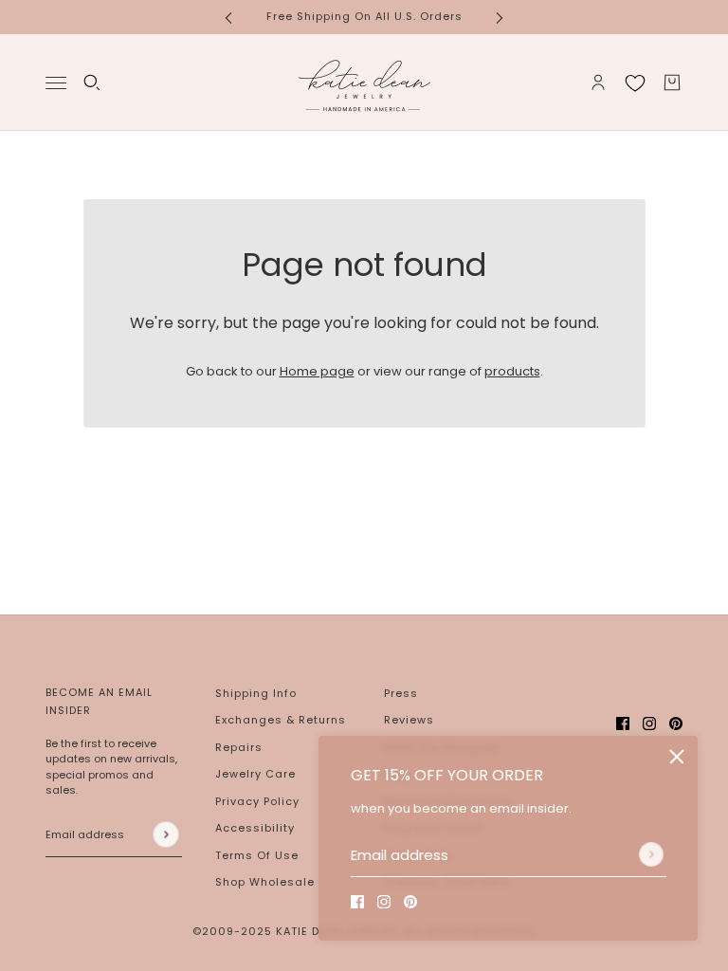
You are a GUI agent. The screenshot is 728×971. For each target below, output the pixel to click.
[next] (499, 16)
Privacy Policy (257, 801)
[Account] (598, 82)
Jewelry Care (255, 773)
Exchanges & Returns (280, 719)
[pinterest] (410, 902)
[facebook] (357, 902)
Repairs (239, 747)
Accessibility (255, 827)
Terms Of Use (257, 855)
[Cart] (672, 82)
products (512, 371)
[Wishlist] (635, 82)
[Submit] (651, 854)
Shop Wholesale (265, 881)
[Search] (92, 82)
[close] (676, 756)
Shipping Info (256, 693)
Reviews (409, 719)
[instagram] (384, 902)
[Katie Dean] (364, 82)
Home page (317, 371)
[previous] (228, 16)
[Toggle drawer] (56, 82)
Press (401, 693)
